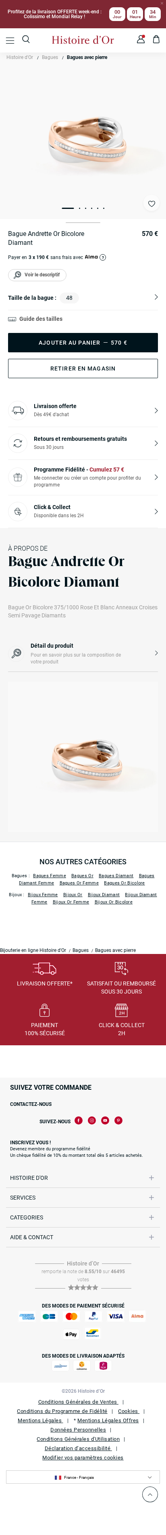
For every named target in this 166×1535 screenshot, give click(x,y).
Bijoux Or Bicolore (114, 902)
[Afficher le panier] (156, 40)
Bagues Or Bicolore (124, 883)
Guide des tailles (40, 319)
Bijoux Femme (43, 894)
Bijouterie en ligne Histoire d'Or (33, 950)
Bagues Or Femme (79, 883)
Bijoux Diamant (104, 894)
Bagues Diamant (116, 875)
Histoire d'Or (19, 57)
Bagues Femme (49, 875)
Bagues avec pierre (87, 57)
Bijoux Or (73, 894)
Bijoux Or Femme (71, 902)
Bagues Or (82, 875)
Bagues (50, 57)
